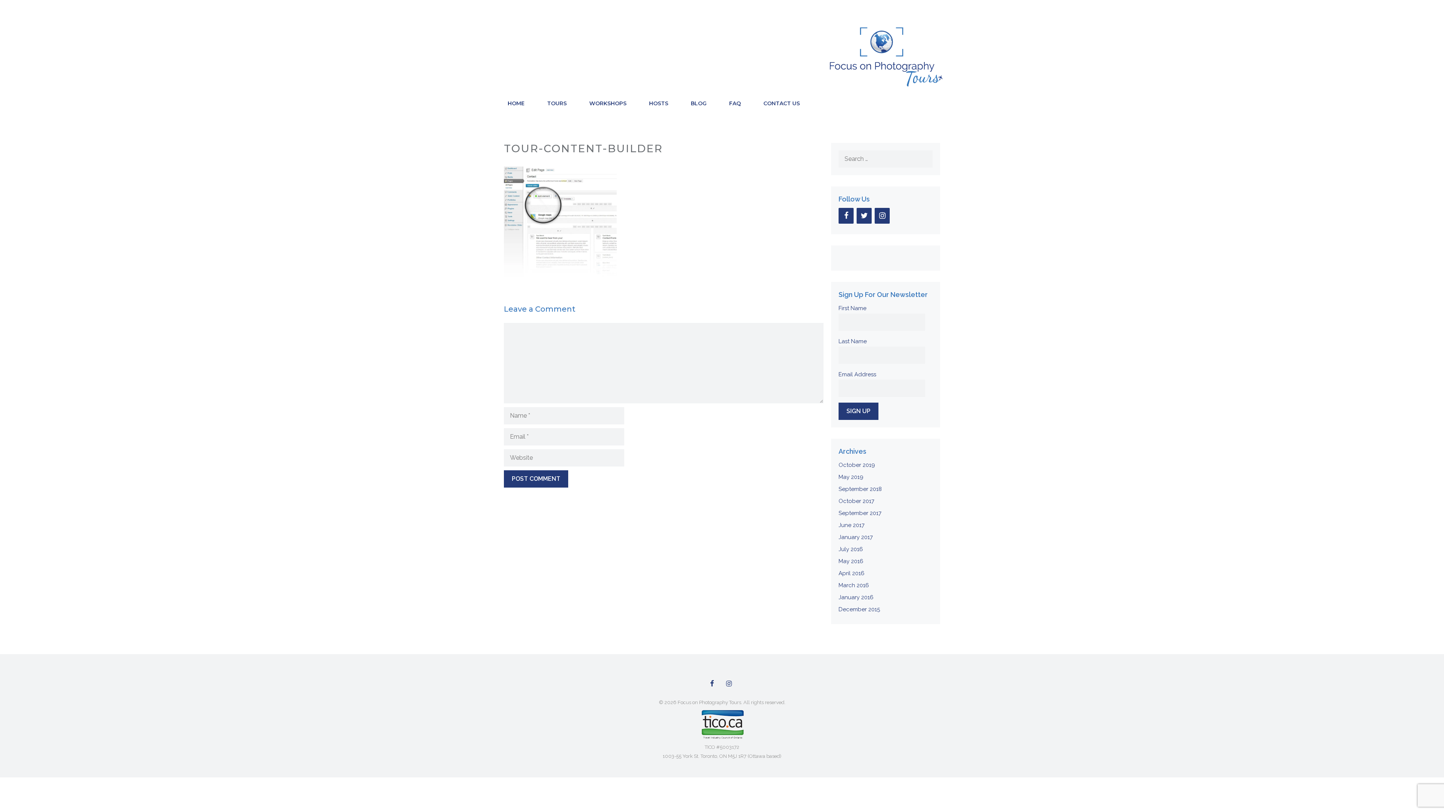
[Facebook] (846, 216)
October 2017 (856, 501)
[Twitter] (864, 216)
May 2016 (851, 561)
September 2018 (860, 489)
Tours (557, 103)
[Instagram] (882, 216)
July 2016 (851, 549)
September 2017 (860, 513)
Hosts (658, 103)
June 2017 (852, 525)
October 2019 (857, 465)
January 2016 (856, 597)
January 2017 (856, 537)
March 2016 (854, 585)
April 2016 (852, 573)
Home (516, 103)
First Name (852, 308)
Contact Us (781, 103)
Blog (699, 103)
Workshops (607, 103)
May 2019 (851, 477)
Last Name (853, 341)
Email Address (857, 374)
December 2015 (859, 609)
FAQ (735, 103)
